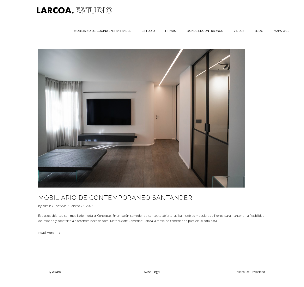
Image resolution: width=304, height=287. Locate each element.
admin (46, 206)
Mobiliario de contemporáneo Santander (115, 197)
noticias (61, 206)
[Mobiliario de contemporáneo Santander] (141, 118)
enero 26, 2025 (82, 206)
